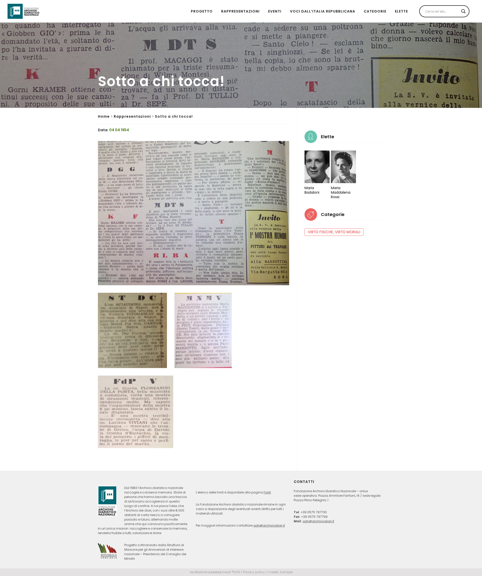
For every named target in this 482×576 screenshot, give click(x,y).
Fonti (267, 492)
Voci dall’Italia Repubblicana (322, 11)
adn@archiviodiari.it (269, 525)
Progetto (202, 11)
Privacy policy (254, 572)
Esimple (286, 572)
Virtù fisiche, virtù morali (334, 232)
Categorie (375, 11)
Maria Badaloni (312, 190)
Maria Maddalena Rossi (340, 192)
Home (104, 116)
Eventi (274, 11)
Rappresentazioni (240, 11)
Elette (401, 11)
